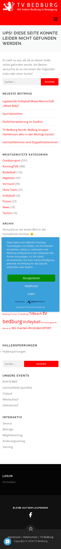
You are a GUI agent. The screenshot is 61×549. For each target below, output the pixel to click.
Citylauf (7, 393)
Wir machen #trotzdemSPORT (31, 328)
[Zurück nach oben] (31, 529)
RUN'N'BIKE (10, 381)
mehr (31, 294)
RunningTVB (10, 166)
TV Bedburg (46, 537)
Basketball (9, 172)
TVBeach (35, 313)
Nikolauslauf (10, 399)
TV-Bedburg (23, 314)
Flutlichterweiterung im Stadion (23, 122)
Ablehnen (31, 286)
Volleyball (9, 195)
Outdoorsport (12, 160)
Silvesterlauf (10, 405)
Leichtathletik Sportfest (17, 388)
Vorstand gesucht (49, 322)
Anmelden (9, 482)
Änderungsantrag (14, 441)
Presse (7, 201)
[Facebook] (30, 514)
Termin (7, 213)
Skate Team (10, 190)
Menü (55, 19)
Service (7, 423)
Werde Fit (7, 328)
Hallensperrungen (14, 351)
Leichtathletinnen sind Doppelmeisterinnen (30, 142)
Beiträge (8, 429)
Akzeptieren (31, 278)
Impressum (14, 537)
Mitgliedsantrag (13, 435)
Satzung (8, 447)
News (6, 207)
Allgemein (9, 178)
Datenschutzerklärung (36, 307)
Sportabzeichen (13, 114)
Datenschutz (30, 537)
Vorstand (8, 184)
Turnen (14, 314)
